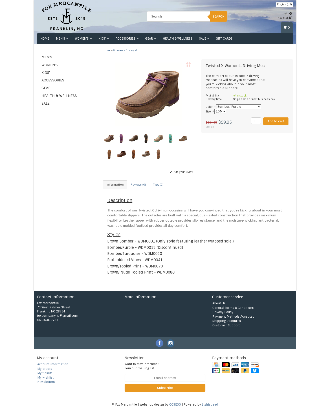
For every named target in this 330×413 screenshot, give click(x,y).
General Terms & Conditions (233, 308)
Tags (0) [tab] (158, 184)
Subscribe (165, 388)
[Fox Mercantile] (66, 15)
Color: (210, 106)
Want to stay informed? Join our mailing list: (142, 366)
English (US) (284, 4)
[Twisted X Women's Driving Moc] (148, 94)
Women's (82, 38)
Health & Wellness (177, 38)
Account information (52, 364)
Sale (203, 38)
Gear (149, 38)
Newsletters (46, 382)
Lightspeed (210, 404)
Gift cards (224, 38)
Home (44, 38)
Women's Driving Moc (126, 50)
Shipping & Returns (226, 321)
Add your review (183, 172)
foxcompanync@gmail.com (57, 316)
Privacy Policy (222, 312)
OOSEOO (175, 404)
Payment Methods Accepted (233, 317)
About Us (218, 303)
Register (283, 17)
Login (285, 13)
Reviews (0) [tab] (138, 184)
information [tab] (115, 184)
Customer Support (226, 325)
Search (218, 16)
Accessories (126, 38)
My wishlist (45, 377)
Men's (61, 38)
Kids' (103, 38)
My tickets (45, 373)
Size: (209, 111)
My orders (44, 369)
